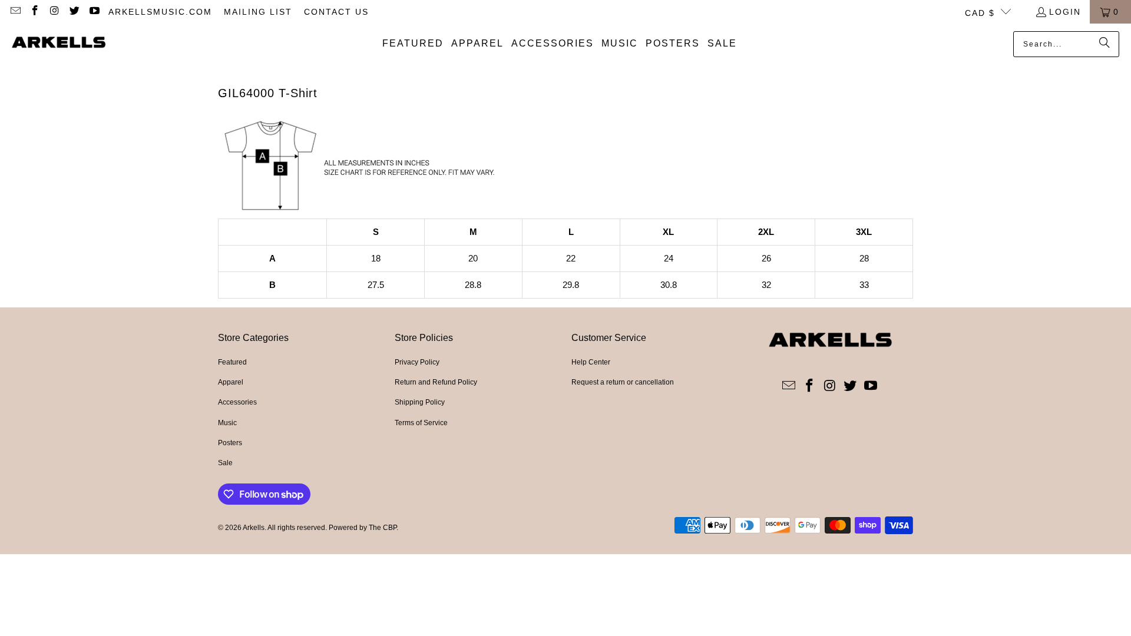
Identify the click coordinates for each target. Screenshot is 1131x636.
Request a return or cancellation (622, 382)
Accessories (237, 402)
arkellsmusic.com (160, 11)
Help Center (590, 362)
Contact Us (336, 11)
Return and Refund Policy (436, 382)
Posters (230, 443)
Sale (225, 463)
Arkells (253, 528)
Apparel (230, 382)
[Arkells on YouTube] (94, 11)
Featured (232, 362)
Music (227, 423)
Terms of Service (421, 423)
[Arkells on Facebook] (35, 11)
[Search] (1104, 44)
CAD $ (980, 13)
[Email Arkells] (15, 11)
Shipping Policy (420, 402)
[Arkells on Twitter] (74, 11)
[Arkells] (59, 43)
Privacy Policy (417, 362)
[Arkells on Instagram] (54, 11)
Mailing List (258, 11)
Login (1065, 11)
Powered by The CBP (362, 528)
